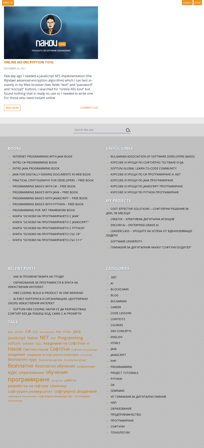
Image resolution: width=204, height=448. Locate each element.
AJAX (10, 331)
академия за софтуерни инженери (53, 355)
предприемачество (126, 414)
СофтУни (60, 349)
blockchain (119, 289)
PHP (53, 338)
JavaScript (17, 337)
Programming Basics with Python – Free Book (48, 204)
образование (31, 372)
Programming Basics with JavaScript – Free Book (50, 198)
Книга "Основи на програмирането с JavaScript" (51, 222)
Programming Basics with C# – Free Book (44, 186)
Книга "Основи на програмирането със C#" (47, 234)
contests (118, 319)
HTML (67, 332)
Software (28, 343)
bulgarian (119, 301)
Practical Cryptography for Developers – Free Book (53, 180)
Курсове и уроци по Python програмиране (145, 192)
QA (113, 385)
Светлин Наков (35, 349)
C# (28, 331)
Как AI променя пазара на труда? (38, 276)
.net (114, 277)
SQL (38, 343)
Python (116, 379)
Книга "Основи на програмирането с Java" (46, 216)
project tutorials (124, 373)
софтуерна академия (75, 391)
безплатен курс (22, 359)
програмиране (29, 379)
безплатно (20, 365)
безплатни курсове (51, 360)
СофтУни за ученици (84, 349)
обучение (57, 372)
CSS (35, 332)
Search (187, 2)
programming (121, 367)
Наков (15, 349)
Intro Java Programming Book (36, 168)
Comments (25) (89, 107)
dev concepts (121, 331)
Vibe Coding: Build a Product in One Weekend (48, 293)
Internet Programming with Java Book (42, 156)
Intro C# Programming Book (35, 162)
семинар (58, 385)
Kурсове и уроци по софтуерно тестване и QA (147, 162)
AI (112, 283)
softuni (14, 343)
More (197, 2)
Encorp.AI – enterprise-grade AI (135, 225)
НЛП (113, 402)
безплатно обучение (55, 366)
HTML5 (115, 343)
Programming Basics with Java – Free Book (45, 192)
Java (76, 331)
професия (57, 380)
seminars (118, 391)
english (116, 337)
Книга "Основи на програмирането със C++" (47, 240)
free (58, 332)
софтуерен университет (30, 391)
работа (70, 380)
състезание (82, 396)
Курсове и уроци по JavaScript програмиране (147, 186)
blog (114, 295)
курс (12, 372)
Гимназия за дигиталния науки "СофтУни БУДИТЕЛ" (151, 247)
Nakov (32, 337)
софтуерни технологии (22, 396)
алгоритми (86, 355)
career (116, 307)
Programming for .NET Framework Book (44, 210)
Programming (70, 337)
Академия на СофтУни (64, 343)
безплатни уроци (75, 360)
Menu (8, 2)
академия (16, 354)
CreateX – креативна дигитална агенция (142, 219)
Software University (126, 241)
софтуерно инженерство (55, 396)
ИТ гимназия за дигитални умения (138, 396)
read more (12, 108)
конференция (86, 366)
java (114, 349)
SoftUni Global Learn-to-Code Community (144, 168)
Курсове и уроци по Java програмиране (142, 180)
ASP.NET (19, 331)
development (46, 331)
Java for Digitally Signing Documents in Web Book (52, 174)
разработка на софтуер (28, 385)
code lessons (121, 313)
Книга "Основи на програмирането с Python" (49, 228)
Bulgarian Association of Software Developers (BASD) (153, 156)
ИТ (88, 343)
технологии (15, 400)
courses (117, 325)
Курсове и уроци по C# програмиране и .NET (146, 174)
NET (44, 337)
